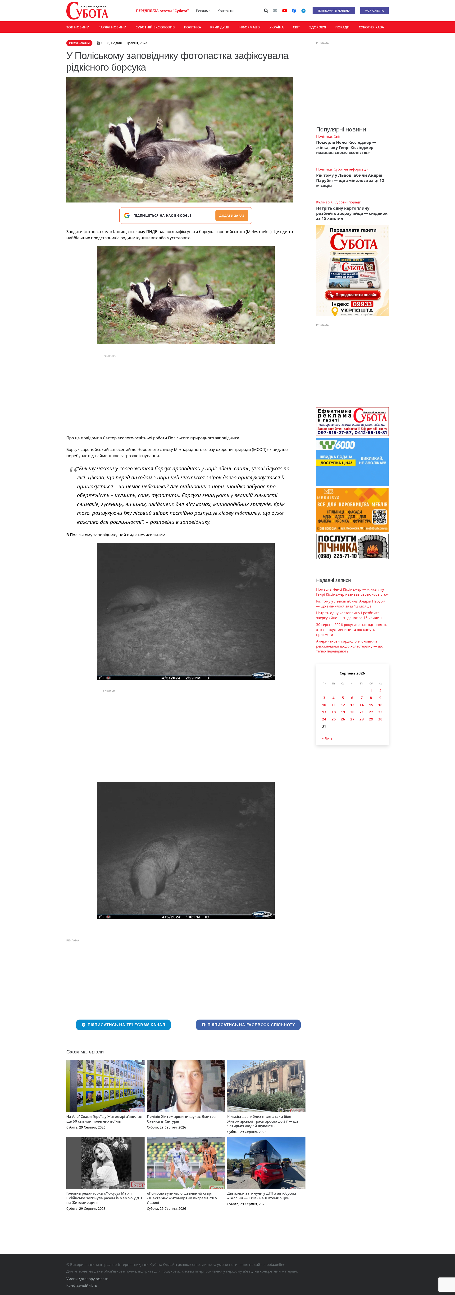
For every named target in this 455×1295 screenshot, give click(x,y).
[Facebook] (294, 10)
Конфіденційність (81, 1285)
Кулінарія (324, 202)
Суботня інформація (351, 169)
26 (343, 719)
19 (343, 712)
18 (334, 712)
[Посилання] (87, 11)
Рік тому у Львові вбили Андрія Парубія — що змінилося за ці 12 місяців (350, 180)
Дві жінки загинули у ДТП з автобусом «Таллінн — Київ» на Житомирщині (261, 1195)
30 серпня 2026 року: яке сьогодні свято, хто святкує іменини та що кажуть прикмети (351, 629)
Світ (337, 136)
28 (361, 719)
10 (324, 704)
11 (334, 704)
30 (380, 719)
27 (352, 719)
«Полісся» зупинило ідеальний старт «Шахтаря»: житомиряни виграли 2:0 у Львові (182, 1198)
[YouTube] (284, 10)
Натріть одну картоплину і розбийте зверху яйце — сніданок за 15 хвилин (352, 213)
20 (352, 712)
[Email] (275, 10)
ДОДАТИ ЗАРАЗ (231, 215)
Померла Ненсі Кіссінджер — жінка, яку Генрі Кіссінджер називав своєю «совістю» (346, 147)
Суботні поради (347, 202)
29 (371, 719)
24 (324, 719)
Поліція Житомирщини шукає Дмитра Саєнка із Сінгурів (181, 1119)
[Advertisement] (186, 393)
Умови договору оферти (87, 1278)
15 (371, 704)
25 (334, 719)
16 (380, 704)
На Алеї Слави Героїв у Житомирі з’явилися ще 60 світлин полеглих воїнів (105, 1119)
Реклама (203, 10)
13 (352, 704)
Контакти (226, 10)
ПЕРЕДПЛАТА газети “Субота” (162, 10)
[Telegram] (303, 10)
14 (361, 704)
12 (343, 704)
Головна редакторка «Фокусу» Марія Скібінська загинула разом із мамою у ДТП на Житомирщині (105, 1198)
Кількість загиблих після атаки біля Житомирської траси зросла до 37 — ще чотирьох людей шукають (263, 1121)
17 (324, 712)
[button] (266, 11)
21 (361, 712)
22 (371, 712)
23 (380, 712)
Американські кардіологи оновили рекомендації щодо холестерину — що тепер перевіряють (349, 646)
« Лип (327, 738)
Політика (324, 136)
